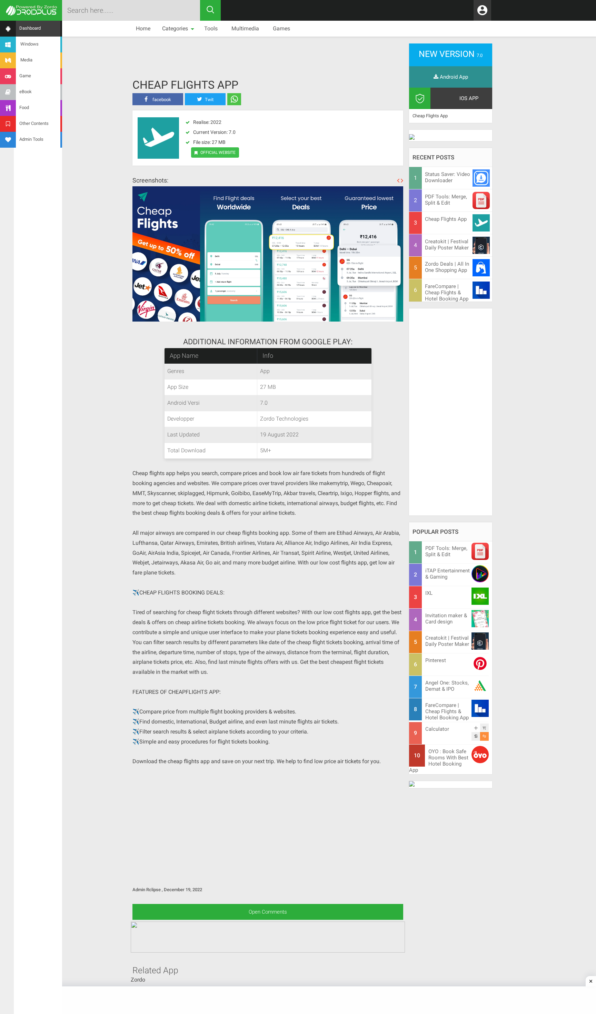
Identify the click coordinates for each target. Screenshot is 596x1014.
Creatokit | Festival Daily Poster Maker (447, 244)
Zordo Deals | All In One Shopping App (447, 267)
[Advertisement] (268, 53)
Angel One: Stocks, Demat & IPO (447, 686)
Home (143, 28)
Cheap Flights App (185, 84)
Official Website (218, 152)
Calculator (437, 729)
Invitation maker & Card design (446, 618)
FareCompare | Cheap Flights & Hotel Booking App (446, 292)
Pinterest (435, 660)
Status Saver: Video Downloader (447, 177)
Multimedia (245, 28)
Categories (175, 28)
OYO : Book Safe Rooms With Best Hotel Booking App (438, 760)
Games (281, 28)
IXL (429, 593)
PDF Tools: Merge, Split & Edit (446, 200)
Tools (211, 28)
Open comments (268, 912)
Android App (453, 77)
